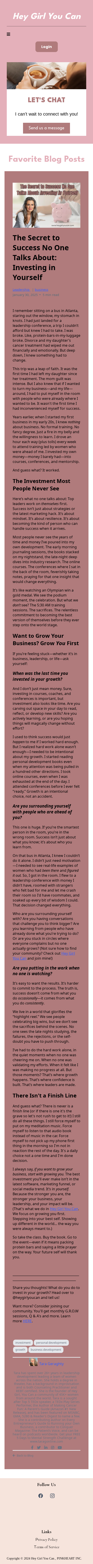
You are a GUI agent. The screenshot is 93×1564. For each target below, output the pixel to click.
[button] (8, 34)
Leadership (21, 289)
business (41, 289)
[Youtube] (60, 1447)
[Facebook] (32, 1447)
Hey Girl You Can (64, 1208)
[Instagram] (52, 1447)
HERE (27, 1320)
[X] (39, 1447)
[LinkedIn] (45, 1447)
